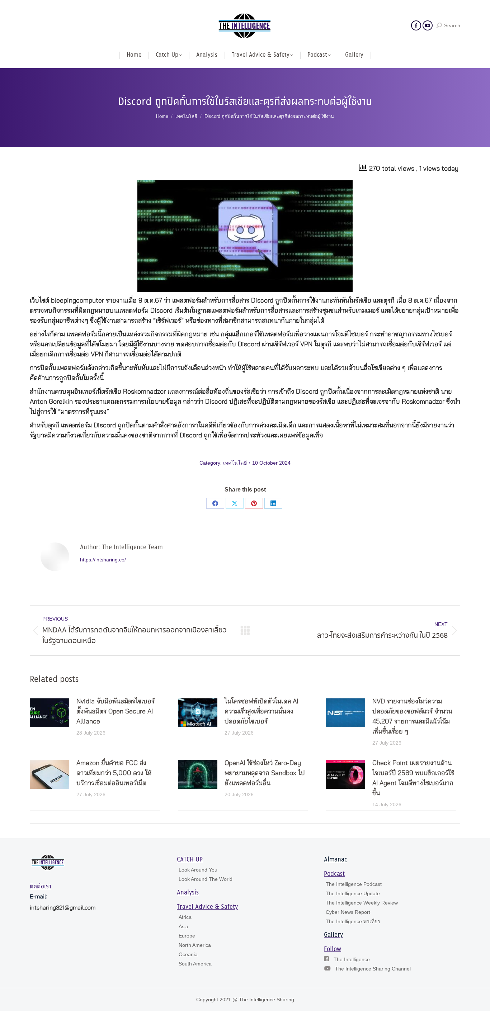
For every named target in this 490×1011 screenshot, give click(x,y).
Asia (183, 926)
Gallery (333, 935)
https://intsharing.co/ (103, 560)
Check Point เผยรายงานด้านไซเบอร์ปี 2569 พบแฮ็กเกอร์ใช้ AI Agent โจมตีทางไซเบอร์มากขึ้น (413, 778)
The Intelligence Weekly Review (362, 903)
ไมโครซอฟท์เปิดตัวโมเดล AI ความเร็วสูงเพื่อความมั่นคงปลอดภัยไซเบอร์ (261, 711)
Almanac (335, 860)
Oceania (188, 954)
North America (195, 945)
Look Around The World (205, 879)
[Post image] (49, 712)
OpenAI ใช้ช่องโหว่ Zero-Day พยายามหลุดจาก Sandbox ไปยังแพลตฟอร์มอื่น (265, 773)
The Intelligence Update (353, 893)
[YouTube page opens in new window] (428, 25)
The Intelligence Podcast (354, 884)
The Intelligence (352, 959)
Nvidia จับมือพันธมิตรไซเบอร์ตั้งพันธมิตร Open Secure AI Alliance (115, 711)
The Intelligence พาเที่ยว (353, 921)
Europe (187, 936)
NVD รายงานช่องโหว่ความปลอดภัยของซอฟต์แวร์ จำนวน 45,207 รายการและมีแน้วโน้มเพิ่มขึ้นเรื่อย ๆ (412, 716)
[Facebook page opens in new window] (416, 25)
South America (195, 964)
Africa (185, 917)
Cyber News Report (348, 912)
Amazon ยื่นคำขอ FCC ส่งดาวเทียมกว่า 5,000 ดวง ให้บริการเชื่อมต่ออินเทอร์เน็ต (113, 773)
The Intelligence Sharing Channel (373, 969)
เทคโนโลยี (235, 463)
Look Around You (198, 870)
